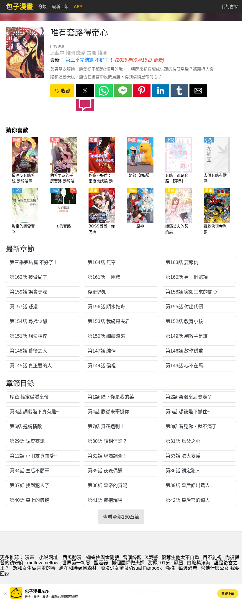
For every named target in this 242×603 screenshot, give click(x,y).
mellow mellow (42, 562)
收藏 (65, 91)
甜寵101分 (159, 562)
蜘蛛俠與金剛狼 (102, 557)
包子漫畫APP (37, 591)
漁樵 (170, 568)
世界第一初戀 (76, 562)
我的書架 (229, 6)
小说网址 (48, 557)
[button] (85, 90)
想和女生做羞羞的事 (34, 568)
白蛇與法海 (198, 562)
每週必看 (187, 568)
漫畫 (29, 557)
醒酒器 (101, 562)
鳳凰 (178, 562)
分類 (42, 6)
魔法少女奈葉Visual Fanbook (131, 568)
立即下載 (227, 593)
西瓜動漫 (72, 557)
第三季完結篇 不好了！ (90, 60)
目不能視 (212, 557)
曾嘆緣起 (132, 557)
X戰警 (151, 557)
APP (78, 6)
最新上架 (60, 6)
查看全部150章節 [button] (121, 517)
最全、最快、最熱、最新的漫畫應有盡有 (51, 596)
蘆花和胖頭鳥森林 (78, 568)
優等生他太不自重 (180, 557)
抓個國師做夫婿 (128, 562)
